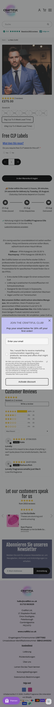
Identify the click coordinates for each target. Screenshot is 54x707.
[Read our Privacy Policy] (46, 361)
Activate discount (27, 382)
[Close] (49, 321)
